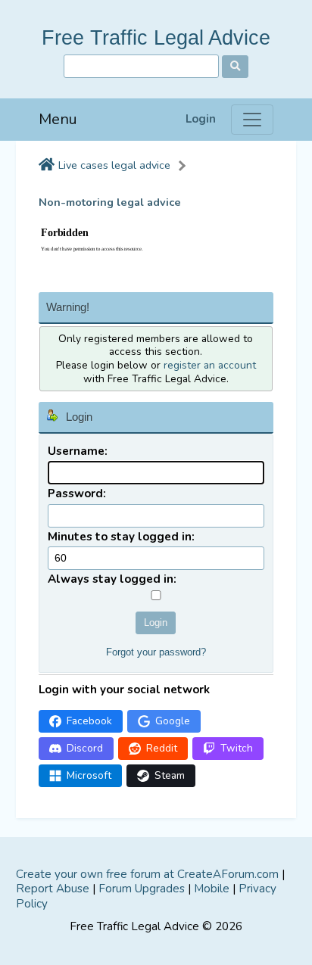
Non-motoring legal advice (110, 202)
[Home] (47, 165)
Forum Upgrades (141, 888)
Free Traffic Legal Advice (156, 37)
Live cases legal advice (114, 165)
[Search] (235, 66)
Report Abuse (52, 888)
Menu (58, 119)
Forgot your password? (156, 652)
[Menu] (252, 119)
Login (201, 119)
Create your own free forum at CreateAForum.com (147, 874)
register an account (210, 365)
